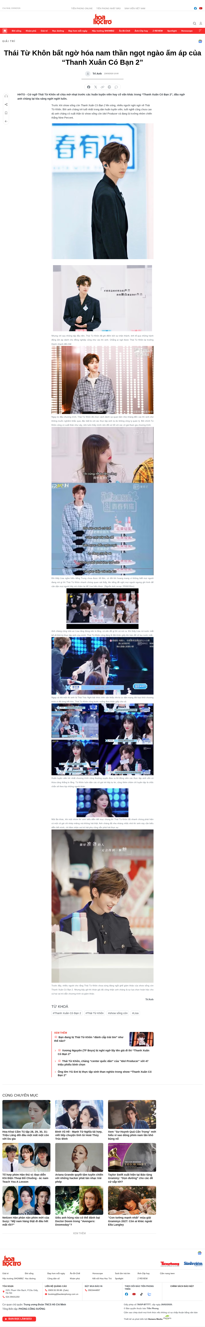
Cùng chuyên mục (20, 1095)
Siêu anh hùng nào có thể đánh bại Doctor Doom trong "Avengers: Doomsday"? (77, 1221)
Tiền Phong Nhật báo (108, 8)
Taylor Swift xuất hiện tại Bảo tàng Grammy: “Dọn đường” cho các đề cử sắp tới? (130, 1178)
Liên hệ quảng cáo (56, 1286)
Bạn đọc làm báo (20, 1319)
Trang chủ (4, 30)
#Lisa (135, 1013)
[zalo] (151, 1294)
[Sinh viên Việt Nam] (193, 1264)
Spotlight (172, 31)
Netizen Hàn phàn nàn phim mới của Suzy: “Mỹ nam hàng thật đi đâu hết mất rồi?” (25, 1221)
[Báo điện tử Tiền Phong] (170, 1264)
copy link (102, 87)
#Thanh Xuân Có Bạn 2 (67, 1013)
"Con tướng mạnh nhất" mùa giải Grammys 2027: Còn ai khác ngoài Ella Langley (130, 1221)
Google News (200, 41)
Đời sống (16, 31)
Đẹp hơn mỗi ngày (77, 31)
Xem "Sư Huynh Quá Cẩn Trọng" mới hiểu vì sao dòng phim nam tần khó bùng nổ (132, 1135)
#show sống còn (118, 1013)
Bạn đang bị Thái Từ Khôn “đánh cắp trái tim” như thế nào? (88, 1039)
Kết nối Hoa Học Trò (102, 1278)
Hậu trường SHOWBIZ (103, 31)
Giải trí (44, 31)
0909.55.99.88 (55, 1290)
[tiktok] (143, 1294)
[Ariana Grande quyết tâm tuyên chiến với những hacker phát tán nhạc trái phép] (79, 1157)
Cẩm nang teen (167, 1273)
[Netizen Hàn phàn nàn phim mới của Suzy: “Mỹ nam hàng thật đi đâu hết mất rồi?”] (26, 1200)
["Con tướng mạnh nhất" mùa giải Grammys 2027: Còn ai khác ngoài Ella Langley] (132, 1200)
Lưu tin (6, 113)
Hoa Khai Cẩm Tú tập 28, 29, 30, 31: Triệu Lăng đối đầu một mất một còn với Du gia (25, 1135)
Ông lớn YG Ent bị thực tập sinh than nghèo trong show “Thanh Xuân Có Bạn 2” (105, 1073)
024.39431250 (13, 1297)
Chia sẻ (6, 105)
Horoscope (187, 31)
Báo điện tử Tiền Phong (102, 19)
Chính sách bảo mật (182, 1286)
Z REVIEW (158, 31)
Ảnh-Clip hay (141, 31)
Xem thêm (200, 30)
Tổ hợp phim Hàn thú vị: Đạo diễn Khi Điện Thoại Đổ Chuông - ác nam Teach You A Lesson (25, 1178)
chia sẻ (89, 87)
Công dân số (53, 1278)
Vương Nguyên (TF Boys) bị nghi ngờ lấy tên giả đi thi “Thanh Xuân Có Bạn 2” (103, 1052)
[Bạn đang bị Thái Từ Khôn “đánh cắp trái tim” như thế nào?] (142, 1039)
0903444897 (94, 1290)
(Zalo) (66, 1290)
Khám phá (31, 31)
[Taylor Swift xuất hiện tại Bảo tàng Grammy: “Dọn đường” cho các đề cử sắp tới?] (132, 1157)
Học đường (58, 31)
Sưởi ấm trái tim (122, 1273)
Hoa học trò (11, 1261)
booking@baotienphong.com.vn (63, 1294)
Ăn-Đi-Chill (124, 31)
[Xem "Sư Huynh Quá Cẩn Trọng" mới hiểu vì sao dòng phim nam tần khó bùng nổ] (132, 1114)
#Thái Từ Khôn (95, 1013)
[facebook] (195, 8)
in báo (109, 87)
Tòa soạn (7, 1286)
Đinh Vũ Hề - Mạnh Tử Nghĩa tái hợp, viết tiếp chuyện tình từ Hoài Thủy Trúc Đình (78, 1135)
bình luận (116, 87)
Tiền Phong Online (82, 8)
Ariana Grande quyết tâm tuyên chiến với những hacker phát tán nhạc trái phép (79, 1178)
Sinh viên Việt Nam (134, 8)
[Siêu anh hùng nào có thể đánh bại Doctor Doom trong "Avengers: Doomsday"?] (79, 1200)
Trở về (6, 121)
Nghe (6, 96)
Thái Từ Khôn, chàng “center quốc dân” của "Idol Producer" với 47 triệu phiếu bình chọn (103, 1063)
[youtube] (201, 8)
